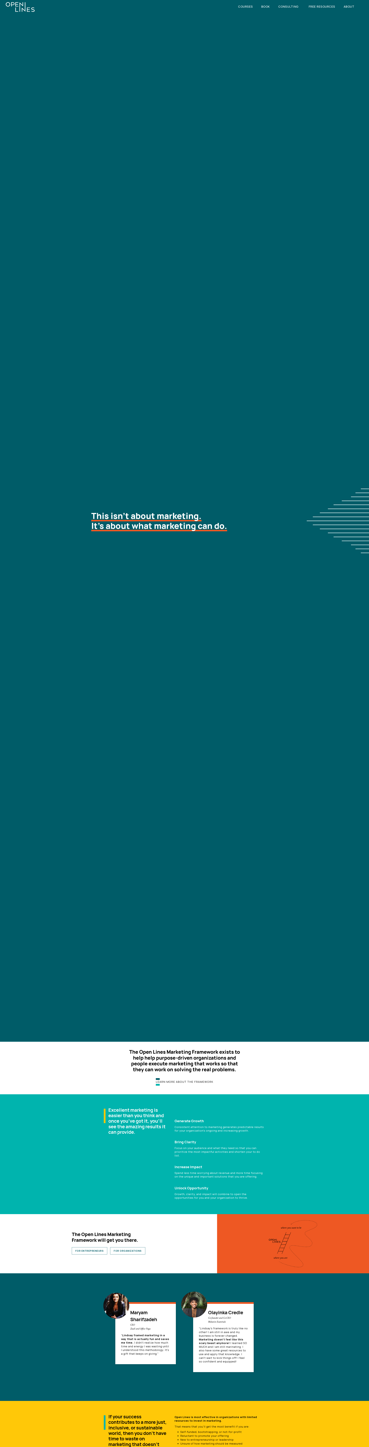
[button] (296, 6)
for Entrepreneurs (89, 1250)
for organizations (128, 1250)
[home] (20, 7)
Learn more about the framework (184, 1082)
